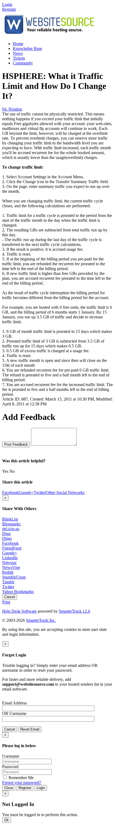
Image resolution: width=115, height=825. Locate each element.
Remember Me (20, 777)
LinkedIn (10, 557)
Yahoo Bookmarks (18, 591)
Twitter (8, 586)
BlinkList (10, 519)
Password (10, 766)
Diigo (7, 538)
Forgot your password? (21, 782)
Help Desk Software (19, 611)
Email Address (14, 703)
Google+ (9, 553)
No (12, 471)
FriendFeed (11, 548)
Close (8, 788)
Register (9, 9)
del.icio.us (10, 528)
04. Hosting (12, 109)
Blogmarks (11, 524)
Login (41, 788)
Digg (6, 533)
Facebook (10, 543)
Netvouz (9, 562)
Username (17, 713)
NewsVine (11, 567)
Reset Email (29, 729)
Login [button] (7, 4)
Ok (6, 820)
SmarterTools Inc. (41, 620)
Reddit (7, 572)
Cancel (9, 597)
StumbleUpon (14, 577)
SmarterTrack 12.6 (74, 611)
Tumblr (8, 582)
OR (5, 713)
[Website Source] (49, 34)
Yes (5, 471)
